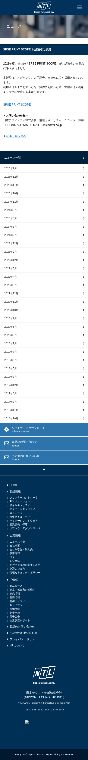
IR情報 (14, 579)
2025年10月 (11, 193)
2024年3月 (10, 226)
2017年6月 (10, 393)
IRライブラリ (17, 605)
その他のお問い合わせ (26, 457)
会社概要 (15, 545)
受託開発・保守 (19, 524)
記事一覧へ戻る (16, 136)
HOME (14, 485)
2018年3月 (10, 376)
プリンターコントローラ (24, 497)
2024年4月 (10, 218)
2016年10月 (11, 418)
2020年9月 (10, 318)
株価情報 (15, 608)
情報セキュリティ (20, 516)
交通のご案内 (17, 568)
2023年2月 (10, 251)
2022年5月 (10, 268)
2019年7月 (10, 351)
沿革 (12, 557)
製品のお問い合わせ (24, 443)
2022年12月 (11, 260)
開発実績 (15, 561)
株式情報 (15, 593)
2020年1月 (10, 343)
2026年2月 (10, 168)
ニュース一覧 (12, 157)
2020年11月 (11, 301)
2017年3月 (10, 401)
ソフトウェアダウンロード (28, 429)
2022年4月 (10, 276)
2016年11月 (11, 410)
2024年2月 (10, 235)
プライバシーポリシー (23, 639)
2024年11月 (11, 201)
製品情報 (15, 491)
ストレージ (16, 512)
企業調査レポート (20, 620)
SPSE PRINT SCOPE (17, 104)
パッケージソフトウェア (24, 520)
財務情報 (15, 597)
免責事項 (15, 612)
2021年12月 (11, 293)
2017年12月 (11, 385)
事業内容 (15, 553)
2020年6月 (10, 326)
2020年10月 (11, 310)
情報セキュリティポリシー (25, 572)
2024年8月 (10, 210)
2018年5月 (10, 368)
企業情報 (15, 535)
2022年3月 (10, 285)
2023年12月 (11, 243)
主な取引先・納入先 (21, 549)
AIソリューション (20, 501)
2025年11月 (11, 185)
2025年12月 (11, 176)
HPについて (17, 645)
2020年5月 (10, 335)
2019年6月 (10, 360)
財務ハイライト (19, 601)
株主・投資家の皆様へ (22, 589)
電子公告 (15, 616)
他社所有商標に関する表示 (25, 564)
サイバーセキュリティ (22, 509)
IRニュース (16, 585)
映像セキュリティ (20, 505)
